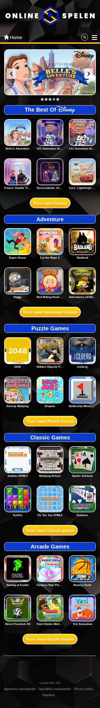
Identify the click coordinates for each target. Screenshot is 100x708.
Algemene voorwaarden (20, 689)
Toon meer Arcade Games (50, 639)
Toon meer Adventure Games (50, 312)
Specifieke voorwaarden (55, 689)
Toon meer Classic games (50, 530)
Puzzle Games (50, 328)
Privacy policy (83, 689)
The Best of (40, 110)
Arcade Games (50, 547)
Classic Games (50, 437)
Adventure (50, 219)
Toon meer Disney (50, 203)
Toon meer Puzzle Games (50, 421)
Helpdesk (48, 695)
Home (14, 37)
